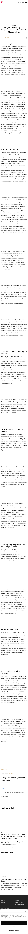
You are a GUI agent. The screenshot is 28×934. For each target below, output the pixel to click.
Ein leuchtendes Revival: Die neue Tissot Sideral (13, 880)
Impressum (17, 900)
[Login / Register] (20, 2)
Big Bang (11, 773)
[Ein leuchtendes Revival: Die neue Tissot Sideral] (14, 866)
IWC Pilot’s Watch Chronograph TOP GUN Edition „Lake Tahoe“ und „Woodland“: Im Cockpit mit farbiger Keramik (13, 836)
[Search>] (18, 2)
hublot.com (4, 769)
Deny (14, 927)
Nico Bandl (7, 37)
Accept (14, 923)
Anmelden (3, 788)
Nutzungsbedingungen (19, 904)
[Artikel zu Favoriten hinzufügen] (23, 38)
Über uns (3, 900)
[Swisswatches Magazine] (6, 2)
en (23, 2)
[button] (26, 911)
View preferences (14, 930)
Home (3, 777)
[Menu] (26, 2)
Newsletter (3, 902)
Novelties (14, 25)
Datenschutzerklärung (19, 902)
